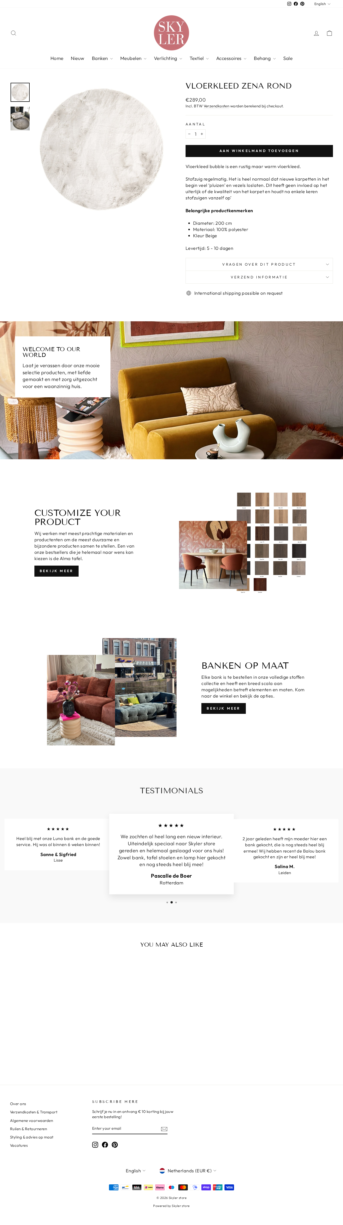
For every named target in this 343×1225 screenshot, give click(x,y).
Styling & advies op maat (31, 1137)
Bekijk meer (56, 571)
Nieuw (77, 58)
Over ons (18, 1103)
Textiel (197, 58)
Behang (263, 58)
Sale (288, 58)
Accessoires (229, 58)
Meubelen (131, 58)
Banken (100, 58)
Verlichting (166, 58)
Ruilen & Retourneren (28, 1128)
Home (57, 58)
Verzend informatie (259, 277)
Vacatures (19, 1145)
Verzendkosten (217, 106)
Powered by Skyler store (171, 1206)
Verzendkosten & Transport (33, 1112)
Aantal (196, 124)
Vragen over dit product (259, 264)
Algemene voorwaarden (31, 1120)
